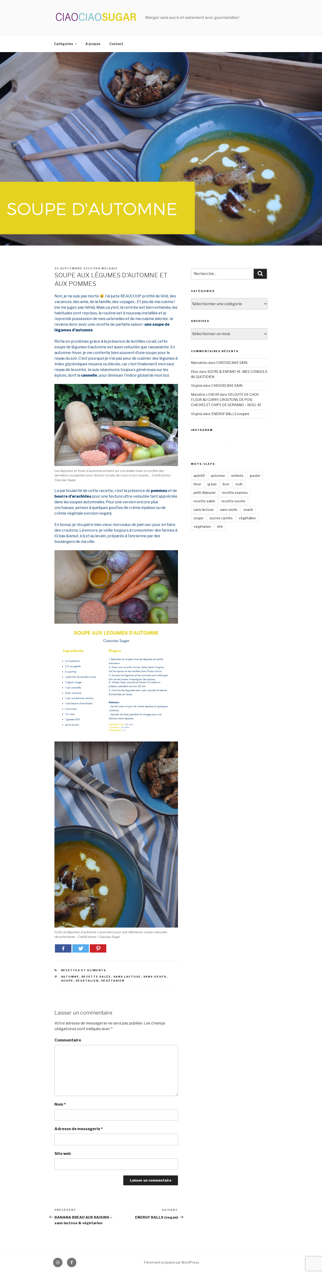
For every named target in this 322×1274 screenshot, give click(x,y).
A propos (92, 44)
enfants (237, 476)
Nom (60, 1104)
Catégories (63, 44)
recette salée (96, 976)
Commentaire (67, 1040)
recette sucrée (233, 501)
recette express (235, 493)
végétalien (87, 980)
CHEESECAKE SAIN (231, 363)
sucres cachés (221, 518)
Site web (62, 1153)
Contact (116, 44)
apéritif (199, 476)
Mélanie (109, 268)
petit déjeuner (205, 493)
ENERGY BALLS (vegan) (230, 414)
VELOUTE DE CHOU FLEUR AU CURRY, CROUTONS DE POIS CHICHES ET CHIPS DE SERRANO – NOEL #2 (226, 399)
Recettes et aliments (83, 970)
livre (226, 484)
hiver (197, 484)
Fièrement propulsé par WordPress (171, 1262)
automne (70, 976)
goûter (255, 476)
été (220, 527)
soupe (67, 980)
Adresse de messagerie (78, 1129)
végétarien (113, 980)
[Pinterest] (98, 948)
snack (248, 510)
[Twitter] (80, 948)
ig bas (212, 484)
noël (238, 484)
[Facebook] (63, 948)
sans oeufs (155, 976)
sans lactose (127, 976)
